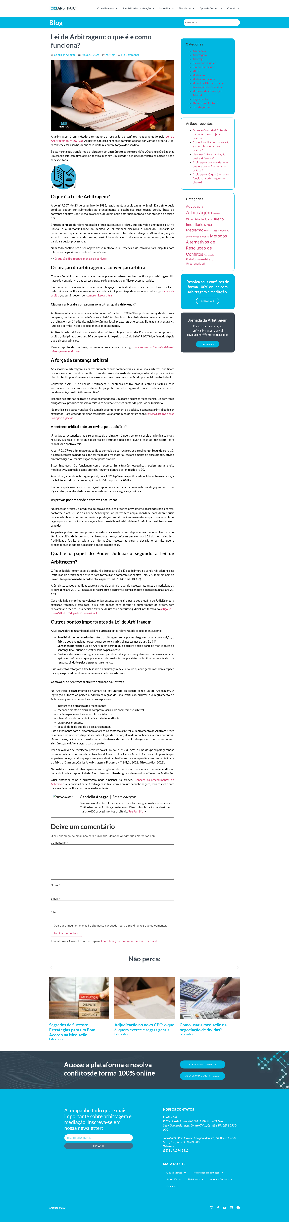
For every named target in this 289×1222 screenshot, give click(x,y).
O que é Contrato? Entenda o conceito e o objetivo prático (210, 134)
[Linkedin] (231, 1207)
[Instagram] (211, 1207)
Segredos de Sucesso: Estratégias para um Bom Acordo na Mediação (72, 1029)
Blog (56, 23)
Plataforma (185, 8)
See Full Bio (135, 811)
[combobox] (212, 22)
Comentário (59, 842)
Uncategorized (201, 107)
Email (55, 898)
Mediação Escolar (203, 79)
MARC (196, 71)
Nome (56, 885)
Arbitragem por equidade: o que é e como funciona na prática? (210, 166)
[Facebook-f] (218, 1207)
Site (53, 912)
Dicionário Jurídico (204, 63)
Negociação (200, 99)
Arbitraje (197, 59)
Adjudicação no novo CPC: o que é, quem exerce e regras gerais (144, 1027)
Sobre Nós (164, 8)
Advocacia (199, 51)
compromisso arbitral (99, 295)
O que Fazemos (105, 8)
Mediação (198, 75)
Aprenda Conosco (209, 8)
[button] (207, 301)
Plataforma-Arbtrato (205, 103)
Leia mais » (56, 1039)
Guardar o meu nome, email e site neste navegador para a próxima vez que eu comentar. (110, 925)
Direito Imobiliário (203, 67)
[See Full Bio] (145, 811)
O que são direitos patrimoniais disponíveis (81, 258)
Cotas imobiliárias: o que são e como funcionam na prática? (211, 146)
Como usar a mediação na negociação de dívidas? (203, 1027)
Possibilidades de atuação (136, 8)
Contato (231, 8)
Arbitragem (199, 55)
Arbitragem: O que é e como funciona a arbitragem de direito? (211, 178)
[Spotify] (238, 1207)
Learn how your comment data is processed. (129, 941)
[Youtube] (224, 1207)
